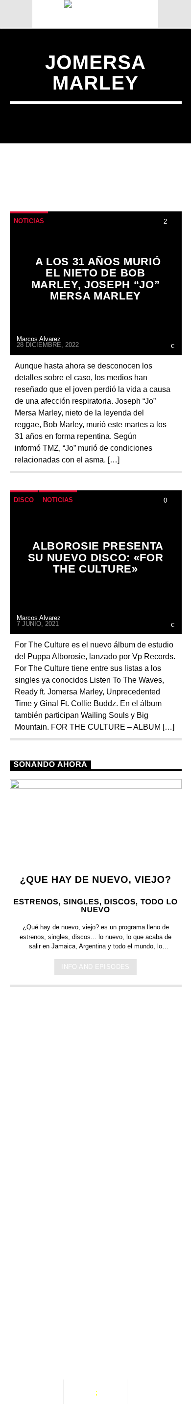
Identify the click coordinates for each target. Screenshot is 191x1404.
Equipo (105, 1311)
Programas (45, 1311)
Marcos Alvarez (39, 339)
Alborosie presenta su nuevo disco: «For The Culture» (96, 557)
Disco (24, 500)
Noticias (29, 221)
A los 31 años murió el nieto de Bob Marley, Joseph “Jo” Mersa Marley (96, 278)
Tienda (155, 1311)
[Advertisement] (95, 1102)
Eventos (96, 1301)
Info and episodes (95, 966)
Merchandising (53, 1321)
